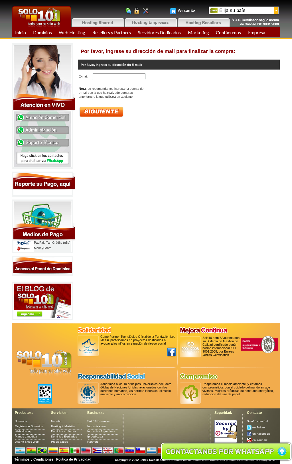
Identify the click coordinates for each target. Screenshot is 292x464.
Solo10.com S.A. (258, 421)
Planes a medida (26, 436)
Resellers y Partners (111, 32)
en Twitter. (258, 427)
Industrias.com (96, 426)
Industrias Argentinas (101, 431)
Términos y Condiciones (34, 459)
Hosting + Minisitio (63, 426)
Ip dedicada (95, 436)
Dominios (42, 32)
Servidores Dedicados (159, 32)
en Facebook (261, 433)
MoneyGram (42, 248)
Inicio (20, 32)
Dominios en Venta (63, 431)
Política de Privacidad (73, 459)
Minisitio (56, 421)
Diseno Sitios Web (27, 441)
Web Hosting (72, 32)
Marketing (198, 32)
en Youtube (260, 439)
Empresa (256, 32)
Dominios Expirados (64, 436)
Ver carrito (186, 11)
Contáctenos (228, 32)
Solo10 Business (98, 421)
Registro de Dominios (29, 426)
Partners (92, 441)
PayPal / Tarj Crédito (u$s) (52, 242)
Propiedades (59, 441)
